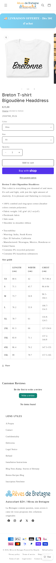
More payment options (28, 178)
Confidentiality (12, 437)
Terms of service (29, 554)
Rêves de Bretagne (17, 550)
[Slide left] (22, 89)
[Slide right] (34, 89)
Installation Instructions (16, 462)
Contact (9, 430)
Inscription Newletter (15, 482)
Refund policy (47, 550)
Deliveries (10, 443)
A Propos (10, 424)
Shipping (5, 111)
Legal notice (26, 559)
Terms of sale (14, 559)
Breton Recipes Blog (15, 475)
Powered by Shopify (31, 550)
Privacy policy (14, 554)
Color (4, 122)
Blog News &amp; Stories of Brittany (22, 469)
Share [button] (7, 365)
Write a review (28, 395)
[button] (6, 5)
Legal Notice (11, 449)
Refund (9, 456)
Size (4, 134)
